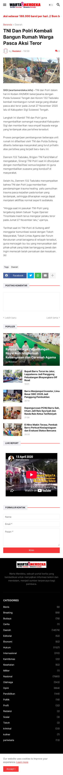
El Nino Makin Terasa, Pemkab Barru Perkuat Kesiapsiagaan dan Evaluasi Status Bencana (40, 427)
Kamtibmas (31, 659)
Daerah (18, 24)
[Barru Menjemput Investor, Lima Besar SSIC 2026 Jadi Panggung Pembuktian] (12, 396)
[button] (4, 5)
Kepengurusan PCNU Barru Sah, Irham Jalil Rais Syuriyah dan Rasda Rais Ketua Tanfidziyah (42, 410)
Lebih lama (52, 317)
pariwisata (31, 740)
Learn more (22, 762)
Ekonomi (31, 641)
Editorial (31, 635)
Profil (31, 705)
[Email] (45, 275)
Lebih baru (10, 317)
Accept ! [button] (10, 769)
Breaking (31, 612)
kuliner (31, 734)
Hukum (31, 647)
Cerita (31, 624)
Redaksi (31, 711)
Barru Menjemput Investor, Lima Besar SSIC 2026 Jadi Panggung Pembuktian (42, 394)
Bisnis (31, 606)
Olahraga (31, 682)
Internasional (31, 653)
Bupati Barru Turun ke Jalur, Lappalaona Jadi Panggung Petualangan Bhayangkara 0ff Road (40, 376)
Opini (31, 688)
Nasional (31, 676)
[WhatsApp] (38, 275)
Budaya (31, 618)
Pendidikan (31, 693)
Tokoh (31, 722)
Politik (31, 699)
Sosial (31, 717)
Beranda (7, 24)
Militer (31, 670)
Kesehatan (31, 664)
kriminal (31, 728)
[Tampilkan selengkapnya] (52, 275)
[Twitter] (30, 275)
